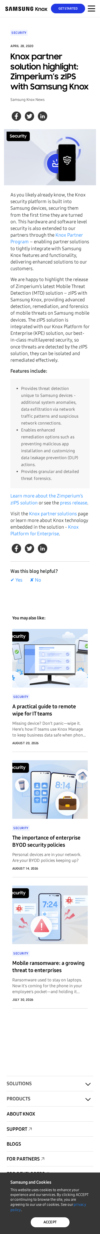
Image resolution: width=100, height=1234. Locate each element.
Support (17, 1129)
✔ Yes (16, 580)
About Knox (21, 1114)
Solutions (19, 1084)
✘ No (35, 580)
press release (73, 503)
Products (18, 1099)
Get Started (68, 8)
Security (19, 33)
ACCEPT (50, 1222)
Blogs (14, 1144)
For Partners (23, 1159)
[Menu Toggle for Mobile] (91, 8)
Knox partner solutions (53, 514)
